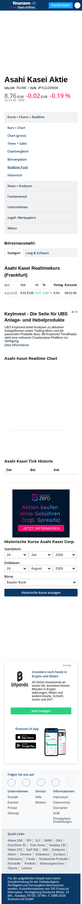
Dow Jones (37, 845)
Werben (40, 802)
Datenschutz (61, 802)
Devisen (25, 854)
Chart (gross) (16, 136)
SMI (45, 849)
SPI (28, 840)
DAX (59, 840)
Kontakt (13, 797)
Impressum (60, 797)
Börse (8, 576)
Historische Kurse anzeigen (41, 593)
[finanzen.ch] (24, 3)
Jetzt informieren (17, 345)
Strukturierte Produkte (53, 859)
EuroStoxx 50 (17, 845)
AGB (56, 813)
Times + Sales (17, 143)
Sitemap (13, 813)
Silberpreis (15, 859)
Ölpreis (12, 868)
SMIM (48, 840)
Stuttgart (13, 253)
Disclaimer (60, 807)
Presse (12, 807)
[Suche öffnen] (77, 5)
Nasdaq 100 (57, 845)
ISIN (33, 88)
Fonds (30, 859)
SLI (37, 840)
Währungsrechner (52, 863)
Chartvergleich (18, 151)
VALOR (9, 88)
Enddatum (11, 563)
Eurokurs (59, 854)
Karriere (13, 802)
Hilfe (38, 797)
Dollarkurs (42, 854)
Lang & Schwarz (37, 253)
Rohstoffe (14, 863)
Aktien (12, 854)
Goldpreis (58, 849)
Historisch (14, 175)
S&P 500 (32, 849)
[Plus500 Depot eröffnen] (22, 7)
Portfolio (30, 863)
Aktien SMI (15, 840)
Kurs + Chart (16, 128)
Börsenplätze (17, 159)
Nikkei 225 (15, 849)
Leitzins (26, 868)
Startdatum (12, 549)
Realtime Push (17, 167)
